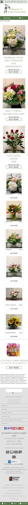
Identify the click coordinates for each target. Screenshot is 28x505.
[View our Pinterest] (14, 429)
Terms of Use (14, 498)
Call (5, 503)
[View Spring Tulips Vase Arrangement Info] (14, 211)
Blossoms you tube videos (14, 473)
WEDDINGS (7, 468)
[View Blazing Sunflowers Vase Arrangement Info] (14, 321)
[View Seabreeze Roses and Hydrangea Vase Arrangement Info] (14, 40)
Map (15, 503)
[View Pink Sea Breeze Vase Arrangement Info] (14, 183)
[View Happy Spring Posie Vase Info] (14, 266)
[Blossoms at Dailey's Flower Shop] (14, 14)
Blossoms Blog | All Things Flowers (17, 470)
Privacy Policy (6, 496)
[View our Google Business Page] (8, 429)
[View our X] (17, 429)
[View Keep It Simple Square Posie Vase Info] (14, 93)
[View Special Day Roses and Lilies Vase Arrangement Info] (14, 294)
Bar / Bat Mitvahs (18, 468)
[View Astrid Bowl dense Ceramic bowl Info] (14, 238)
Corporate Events (7, 469)
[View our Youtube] (22, 429)
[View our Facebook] (5, 429)
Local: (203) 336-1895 (14, 444)
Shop (8, 18)
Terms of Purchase (18, 496)
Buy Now (14, 72)
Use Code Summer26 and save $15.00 (16, 1)
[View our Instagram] (11, 429)
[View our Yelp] (19, 429)
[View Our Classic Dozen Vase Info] (14, 139)
